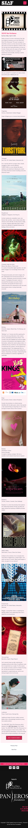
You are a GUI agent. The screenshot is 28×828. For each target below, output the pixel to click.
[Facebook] (14, 767)
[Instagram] (10, 767)
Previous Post (14, 745)
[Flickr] (17, 767)
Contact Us (14, 779)
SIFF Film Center (13, 726)
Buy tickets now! (14, 737)
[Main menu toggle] (25, 3)
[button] (14, 764)
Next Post (14, 749)
